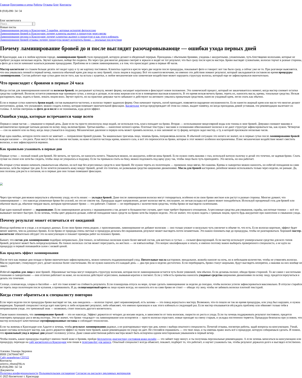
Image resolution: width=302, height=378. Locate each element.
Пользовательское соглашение (57, 373)
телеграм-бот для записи (96, 342)
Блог (56, 4)
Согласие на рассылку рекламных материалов (103, 373)
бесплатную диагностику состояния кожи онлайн (126, 338)
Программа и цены (21, 4)
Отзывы (48, 4)
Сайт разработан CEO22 (14, 357)
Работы (38, 4)
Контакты (65, 4)
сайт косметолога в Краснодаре (47, 342)
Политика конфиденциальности (19, 373)
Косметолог (132, 105)
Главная (4, 4)
